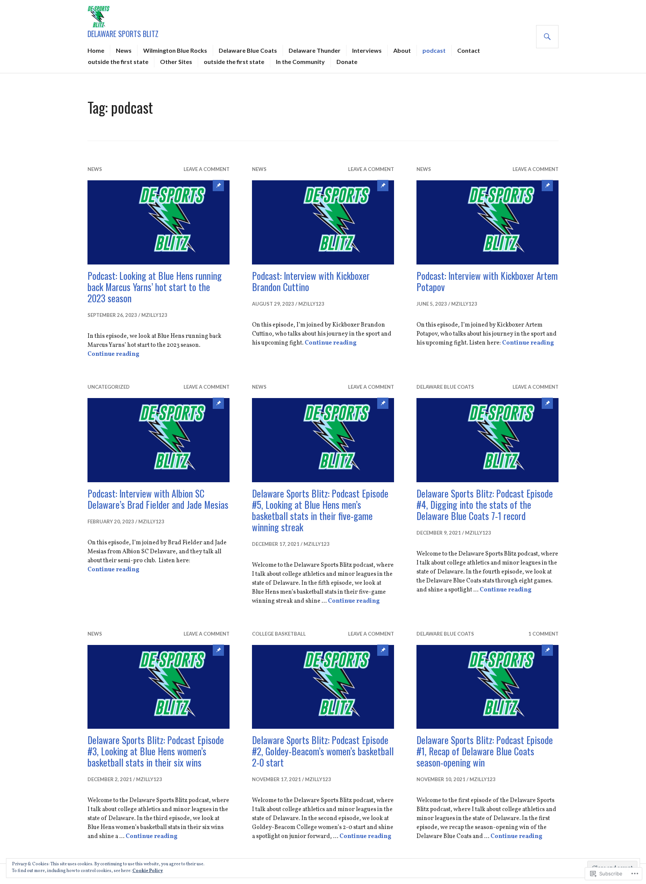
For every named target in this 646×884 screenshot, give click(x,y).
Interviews (367, 50)
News (124, 50)
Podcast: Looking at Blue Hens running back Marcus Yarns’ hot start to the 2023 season (154, 287)
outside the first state (118, 61)
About (402, 50)
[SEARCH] (547, 36)
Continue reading (113, 354)
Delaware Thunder (315, 50)
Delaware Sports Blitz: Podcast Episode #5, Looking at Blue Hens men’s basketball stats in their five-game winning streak (320, 510)
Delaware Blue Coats (248, 50)
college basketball (279, 634)
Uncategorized (108, 387)
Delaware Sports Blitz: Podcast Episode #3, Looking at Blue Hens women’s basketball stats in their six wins (155, 751)
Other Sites (176, 61)
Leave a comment (207, 169)
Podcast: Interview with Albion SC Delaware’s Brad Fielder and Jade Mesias (157, 498)
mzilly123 (154, 315)
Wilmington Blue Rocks (175, 50)
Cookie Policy (147, 871)
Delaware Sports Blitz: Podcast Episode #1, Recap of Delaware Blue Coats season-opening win (484, 751)
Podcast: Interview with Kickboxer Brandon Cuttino (311, 281)
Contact (468, 50)
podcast (434, 50)
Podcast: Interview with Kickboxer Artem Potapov (487, 281)
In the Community (300, 61)
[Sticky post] (158, 222)
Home (95, 50)
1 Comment (543, 634)
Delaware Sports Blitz (123, 33)
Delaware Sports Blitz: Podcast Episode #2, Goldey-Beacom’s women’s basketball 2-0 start (323, 751)
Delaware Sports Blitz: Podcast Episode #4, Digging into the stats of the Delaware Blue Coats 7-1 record (484, 504)
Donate (346, 61)
